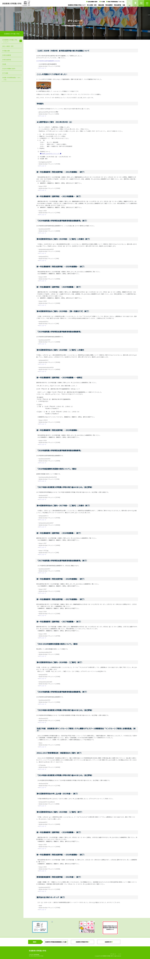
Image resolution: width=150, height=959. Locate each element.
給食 (124, 5)
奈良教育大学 (108, 942)
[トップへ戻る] (144, 955)
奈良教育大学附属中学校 (82, 942)
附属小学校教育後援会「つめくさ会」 (116, 1)
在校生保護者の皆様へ (93, 1)
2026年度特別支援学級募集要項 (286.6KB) (48, 61)
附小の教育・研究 (91, 5)
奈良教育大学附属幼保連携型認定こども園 (55, 942)
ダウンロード (42, 68)
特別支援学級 (117, 5)
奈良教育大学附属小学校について (77, 5)
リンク (119, 954)
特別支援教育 (108, 5)
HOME (28, 38)
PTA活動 (103, 1)
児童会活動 (101, 5)
